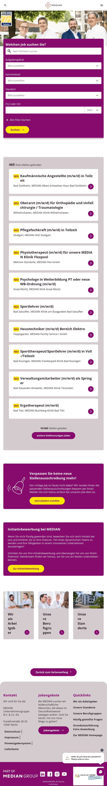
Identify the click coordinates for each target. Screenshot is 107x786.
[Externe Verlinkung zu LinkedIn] (43, 774)
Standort (11, 89)
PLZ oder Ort (13, 104)
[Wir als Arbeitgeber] (27, 632)
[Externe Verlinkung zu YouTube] (64, 774)
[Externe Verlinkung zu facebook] (50, 774)
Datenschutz (12, 731)
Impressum (11, 737)
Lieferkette (11, 749)
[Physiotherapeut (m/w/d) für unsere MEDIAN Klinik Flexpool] (91, 263)
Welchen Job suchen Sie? (26, 44)
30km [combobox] (90, 110)
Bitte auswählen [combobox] (16, 95)
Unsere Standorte (84, 707)
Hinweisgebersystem (17, 743)
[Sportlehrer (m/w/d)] (91, 312)
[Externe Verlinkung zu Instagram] (57, 774)
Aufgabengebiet (15, 59)
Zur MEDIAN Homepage (87, 735)
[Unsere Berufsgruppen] (61, 632)
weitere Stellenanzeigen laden (53, 435)
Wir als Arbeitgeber (85, 701)
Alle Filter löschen (20, 120)
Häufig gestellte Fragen (88, 719)
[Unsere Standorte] (96, 632)
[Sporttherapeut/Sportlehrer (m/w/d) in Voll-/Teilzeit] (91, 362)
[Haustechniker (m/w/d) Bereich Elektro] (91, 335)
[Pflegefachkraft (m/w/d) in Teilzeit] (91, 236)
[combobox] (53, 65)
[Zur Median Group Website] (20, 774)
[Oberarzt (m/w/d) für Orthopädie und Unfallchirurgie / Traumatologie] (91, 213)
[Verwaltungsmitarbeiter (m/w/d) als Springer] (91, 389)
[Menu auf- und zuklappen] (102, 5)
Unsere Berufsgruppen (87, 713)
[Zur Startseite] (53, 5)
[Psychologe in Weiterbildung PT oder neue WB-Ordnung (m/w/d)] (91, 290)
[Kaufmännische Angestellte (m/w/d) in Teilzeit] (91, 186)
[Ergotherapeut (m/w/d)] (91, 411)
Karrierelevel (13, 74)
